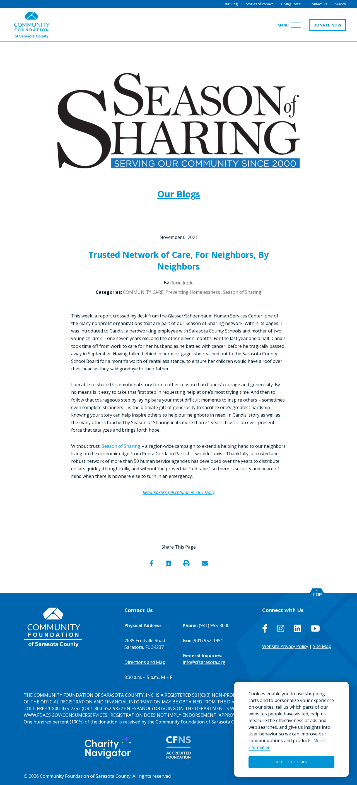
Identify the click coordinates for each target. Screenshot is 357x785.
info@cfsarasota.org (204, 662)
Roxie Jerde (182, 283)
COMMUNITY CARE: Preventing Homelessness (171, 292)
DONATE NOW (327, 25)
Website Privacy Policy (285, 646)
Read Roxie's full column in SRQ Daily (178, 492)
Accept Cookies (291, 762)
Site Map (322, 646)
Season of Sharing (242, 292)
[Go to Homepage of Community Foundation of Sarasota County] (31, 25)
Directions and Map (144, 662)
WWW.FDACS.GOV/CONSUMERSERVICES (65, 715)
